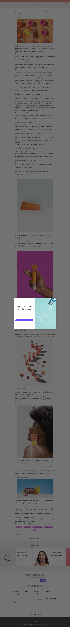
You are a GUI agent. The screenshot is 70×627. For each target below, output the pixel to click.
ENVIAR (24, 320)
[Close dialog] (55, 299)
